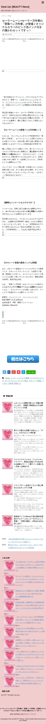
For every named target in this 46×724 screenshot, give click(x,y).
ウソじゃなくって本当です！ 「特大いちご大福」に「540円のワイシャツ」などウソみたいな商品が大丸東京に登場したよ (30, 680)
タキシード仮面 (35, 381)
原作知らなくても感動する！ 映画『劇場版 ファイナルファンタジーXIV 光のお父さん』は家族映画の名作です (30, 593)
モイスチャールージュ (14, 102)
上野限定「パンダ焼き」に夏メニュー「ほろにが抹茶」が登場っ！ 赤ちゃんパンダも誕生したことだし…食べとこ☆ (30, 643)
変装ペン (17, 383)
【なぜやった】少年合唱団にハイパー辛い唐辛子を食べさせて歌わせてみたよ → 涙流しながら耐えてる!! (30, 631)
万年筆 (10, 383)
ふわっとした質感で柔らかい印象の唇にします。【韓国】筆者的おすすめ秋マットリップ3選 (28, 405)
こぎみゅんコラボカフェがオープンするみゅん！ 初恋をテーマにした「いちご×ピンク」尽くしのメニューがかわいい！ (30, 669)
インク (13, 378)
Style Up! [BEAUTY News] (15, 6)
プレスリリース (15, 297)
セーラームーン (11, 381)
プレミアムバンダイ (30, 297)
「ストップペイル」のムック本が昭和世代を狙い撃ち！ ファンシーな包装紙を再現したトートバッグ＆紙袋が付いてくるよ (30, 620)
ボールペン (30, 100)
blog (7, 378)
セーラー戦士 (23, 381)
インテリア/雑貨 (22, 378)
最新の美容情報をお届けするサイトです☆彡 (23, 714)
